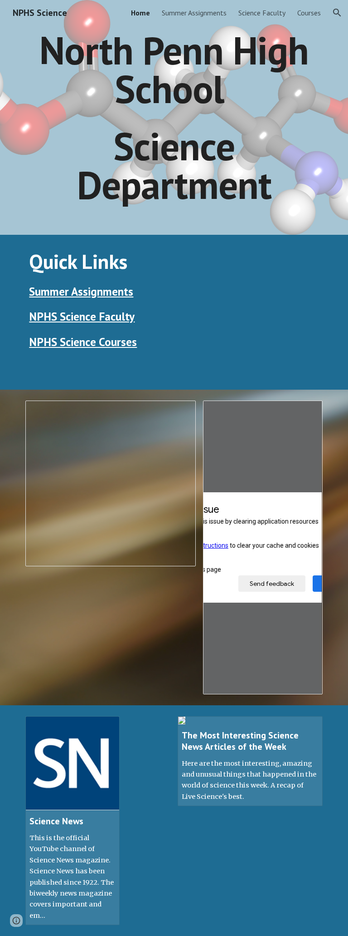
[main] (173, 117)
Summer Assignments (81, 291)
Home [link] (140, 12)
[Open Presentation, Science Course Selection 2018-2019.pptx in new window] (178, 412)
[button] (337, 13)
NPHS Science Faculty (82, 316)
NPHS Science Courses (83, 341)
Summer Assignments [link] (194, 12)
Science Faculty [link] (261, 12)
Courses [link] (309, 12)
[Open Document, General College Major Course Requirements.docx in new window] (305, 412)
